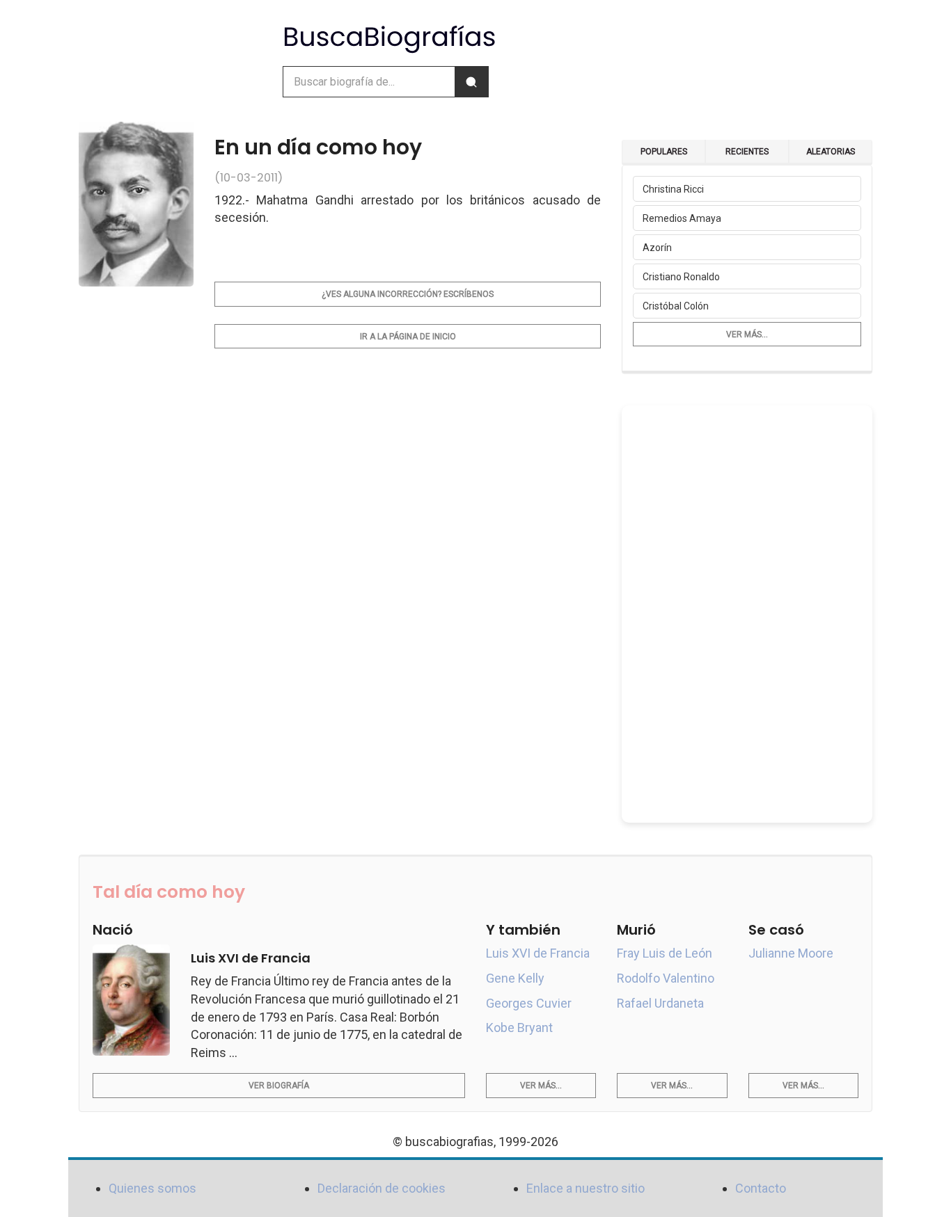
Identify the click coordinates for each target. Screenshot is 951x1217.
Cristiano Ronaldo (681, 276)
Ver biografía (279, 1085)
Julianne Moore (790, 953)
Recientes (747, 151)
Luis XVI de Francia (538, 953)
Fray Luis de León (664, 953)
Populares (663, 151)
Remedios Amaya (682, 218)
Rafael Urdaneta (660, 1003)
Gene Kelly (515, 978)
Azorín (657, 247)
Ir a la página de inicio (408, 336)
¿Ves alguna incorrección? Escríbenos (408, 294)
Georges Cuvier (529, 1003)
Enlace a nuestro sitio (585, 1188)
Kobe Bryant (519, 1027)
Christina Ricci (673, 189)
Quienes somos (152, 1188)
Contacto (760, 1188)
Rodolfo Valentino (665, 978)
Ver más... (747, 334)
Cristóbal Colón (676, 306)
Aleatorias (830, 151)
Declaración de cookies (381, 1188)
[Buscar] (471, 81)
